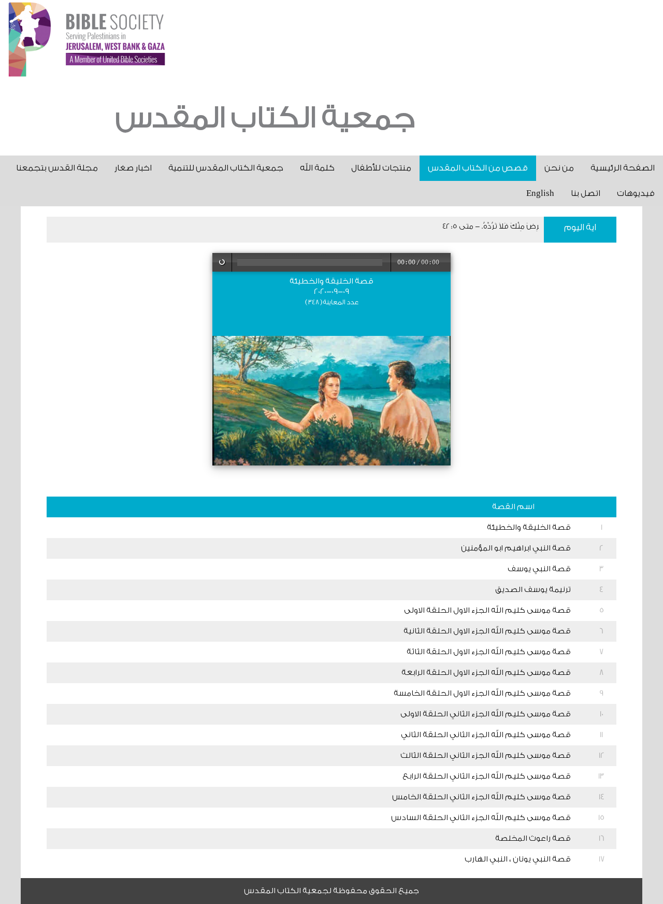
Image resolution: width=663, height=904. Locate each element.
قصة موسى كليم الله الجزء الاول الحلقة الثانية (487, 631)
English (540, 193)
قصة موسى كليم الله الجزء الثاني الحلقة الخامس (481, 797)
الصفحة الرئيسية (622, 168)
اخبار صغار (133, 168)
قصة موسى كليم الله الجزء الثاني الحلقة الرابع (486, 776)
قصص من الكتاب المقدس (478, 168)
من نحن (559, 168)
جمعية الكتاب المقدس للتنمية (225, 168)
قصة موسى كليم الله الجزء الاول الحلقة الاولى (487, 610)
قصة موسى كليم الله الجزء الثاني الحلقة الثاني (486, 734)
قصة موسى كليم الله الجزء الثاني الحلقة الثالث (485, 755)
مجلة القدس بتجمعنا (57, 168)
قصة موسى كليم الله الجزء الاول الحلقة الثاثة (489, 651)
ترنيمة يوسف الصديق (533, 589)
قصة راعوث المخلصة (533, 838)
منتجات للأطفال (381, 168)
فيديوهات (636, 193)
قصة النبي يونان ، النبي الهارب (518, 859)
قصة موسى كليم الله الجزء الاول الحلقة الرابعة (486, 672)
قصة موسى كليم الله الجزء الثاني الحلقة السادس (481, 817)
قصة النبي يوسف (539, 568)
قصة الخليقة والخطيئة (529, 527)
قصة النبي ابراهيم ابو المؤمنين (516, 548)
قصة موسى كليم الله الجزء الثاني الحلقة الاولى (485, 714)
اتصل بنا (585, 193)
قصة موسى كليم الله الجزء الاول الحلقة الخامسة (482, 693)
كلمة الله (317, 168)
